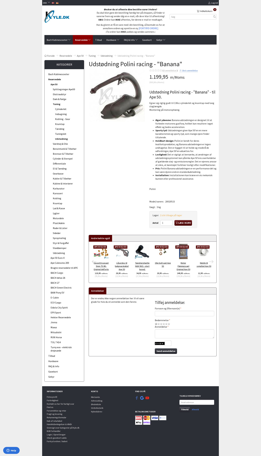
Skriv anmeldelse (190, 70)
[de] (57, 2)
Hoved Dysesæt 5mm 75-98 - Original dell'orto (101, 266)
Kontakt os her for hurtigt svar (60, 404)
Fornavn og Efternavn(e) (167, 308)
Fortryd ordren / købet (57, 441)
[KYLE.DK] (56, 15)
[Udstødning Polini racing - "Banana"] (117, 96)
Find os (50, 407)
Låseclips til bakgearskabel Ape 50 (122, 266)
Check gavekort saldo (57, 438)
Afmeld (195, 409)
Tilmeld (184, 409)
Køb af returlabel (54, 421)
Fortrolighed (52, 400)
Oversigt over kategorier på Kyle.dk (63, 427)
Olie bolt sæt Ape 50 (163, 264)
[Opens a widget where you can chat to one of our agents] (11, 450)
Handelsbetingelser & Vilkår (59, 424)
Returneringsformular (56, 417)
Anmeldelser (97, 290)
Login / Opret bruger (56, 434)
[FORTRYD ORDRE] (148, 28)
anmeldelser (170, 70)
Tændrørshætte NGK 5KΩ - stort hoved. (142, 266)
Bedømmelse (162, 320)
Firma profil (52, 397)
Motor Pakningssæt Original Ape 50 (183, 266)
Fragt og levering (54, 414)
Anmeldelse (161, 326)
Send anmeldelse (165, 351)
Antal (156, 222)
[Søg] (214, 16)
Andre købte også (100, 238)
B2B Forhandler (54, 431)
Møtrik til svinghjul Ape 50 (204, 264)
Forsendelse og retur (56, 410)
